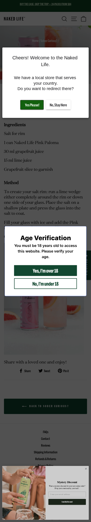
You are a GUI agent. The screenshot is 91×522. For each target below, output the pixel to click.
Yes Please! (32, 104)
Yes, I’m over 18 (45, 270)
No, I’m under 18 (45, 283)
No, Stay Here (58, 104)
